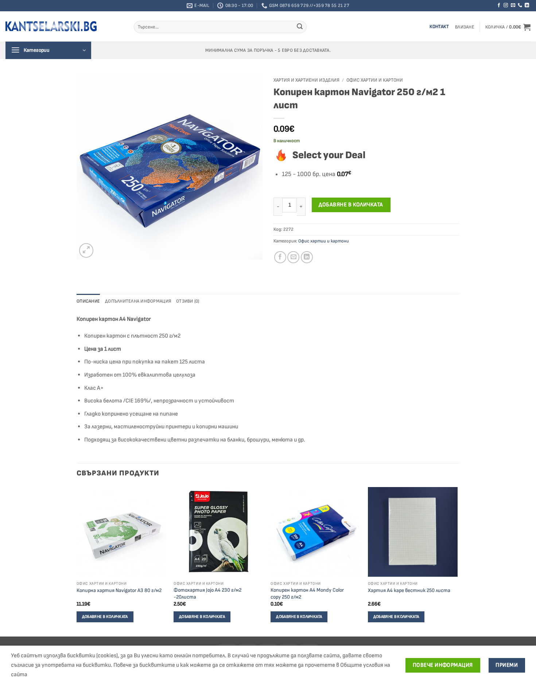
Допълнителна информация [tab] (138, 301)
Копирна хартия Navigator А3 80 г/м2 (119, 590)
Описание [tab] (88, 301)
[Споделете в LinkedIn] (307, 257)
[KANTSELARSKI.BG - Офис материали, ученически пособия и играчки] (51, 26)
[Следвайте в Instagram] (506, 5)
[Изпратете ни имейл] (513, 5)
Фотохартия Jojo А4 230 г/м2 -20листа (207, 593)
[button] (464, 27)
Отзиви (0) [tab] (187, 301)
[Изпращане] (300, 27)
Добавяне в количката (351, 204)
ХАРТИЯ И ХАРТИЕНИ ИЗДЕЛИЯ (306, 80)
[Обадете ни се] (520, 5)
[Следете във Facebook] (499, 5)
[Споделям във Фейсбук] (280, 257)
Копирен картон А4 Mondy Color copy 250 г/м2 (307, 593)
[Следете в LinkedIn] (527, 5)
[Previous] (76, 561)
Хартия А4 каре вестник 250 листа (409, 590)
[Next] (457, 561)
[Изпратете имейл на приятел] (293, 257)
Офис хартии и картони (374, 80)
